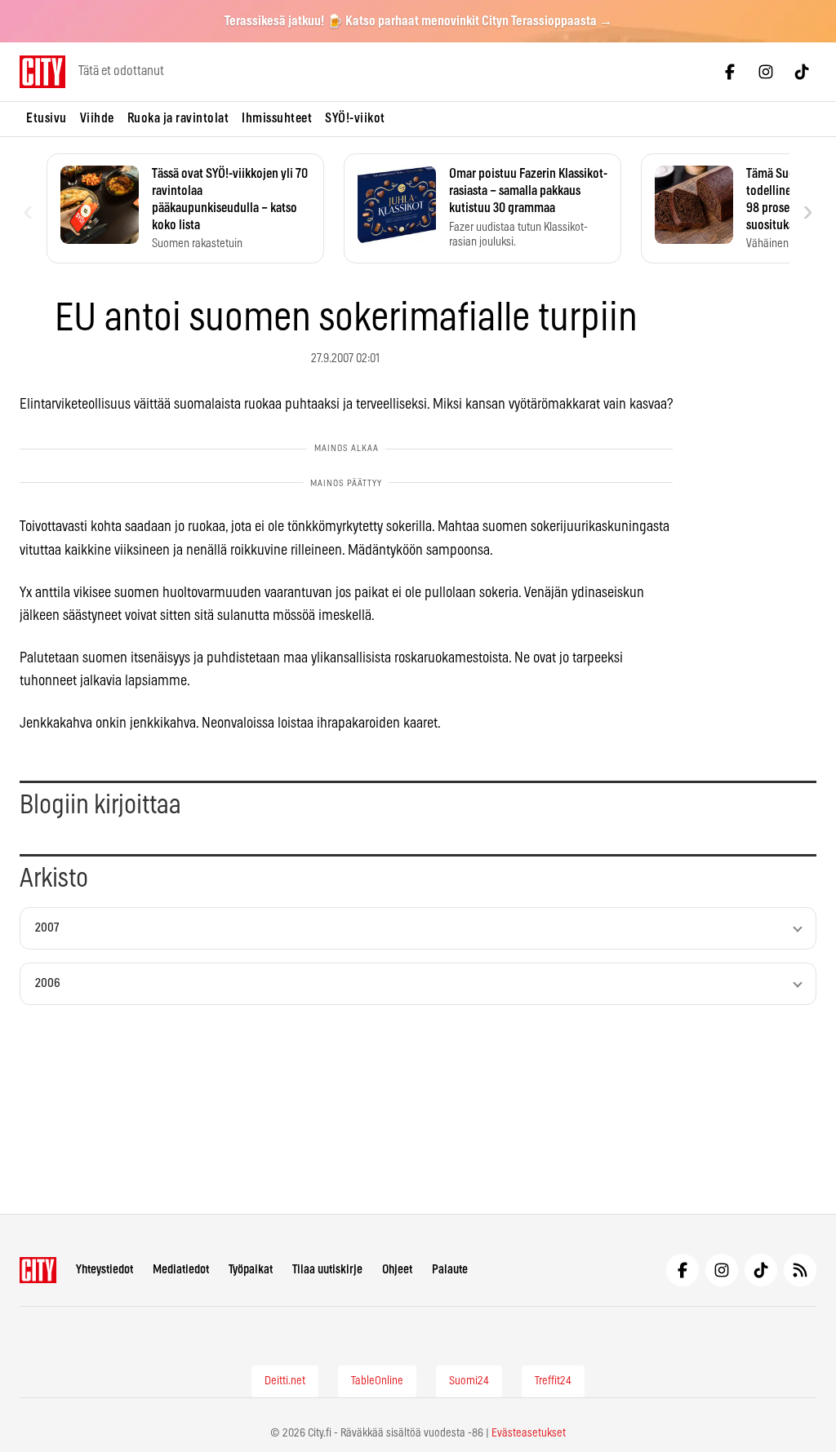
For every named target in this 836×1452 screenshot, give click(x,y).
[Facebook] (730, 71)
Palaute (450, 1270)
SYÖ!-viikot (355, 118)
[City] (38, 1270)
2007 (47, 928)
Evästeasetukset (528, 1433)
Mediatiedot (181, 1270)
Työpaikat (251, 1270)
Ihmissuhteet (277, 118)
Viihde (97, 118)
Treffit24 (553, 1381)
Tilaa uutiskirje (327, 1270)
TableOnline (377, 1381)
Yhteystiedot (104, 1270)
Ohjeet (397, 1270)
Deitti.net (285, 1381)
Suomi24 (469, 1381)
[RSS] (800, 1270)
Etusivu (46, 118)
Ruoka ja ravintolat (178, 118)
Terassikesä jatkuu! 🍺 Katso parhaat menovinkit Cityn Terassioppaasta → (418, 21)
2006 (47, 983)
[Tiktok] (801, 71)
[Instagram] (765, 71)
